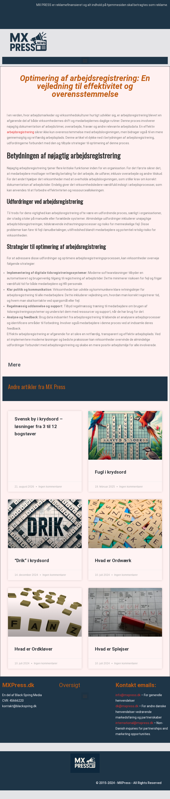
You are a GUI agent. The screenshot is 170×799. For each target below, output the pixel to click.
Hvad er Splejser (112, 649)
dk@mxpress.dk (127, 706)
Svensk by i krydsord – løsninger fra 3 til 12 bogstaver (39, 426)
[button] (85, 60)
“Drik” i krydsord (32, 560)
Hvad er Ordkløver (33, 649)
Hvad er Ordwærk (113, 560)
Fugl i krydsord (110, 472)
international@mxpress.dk (134, 723)
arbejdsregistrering (20, 132)
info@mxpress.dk (128, 695)
